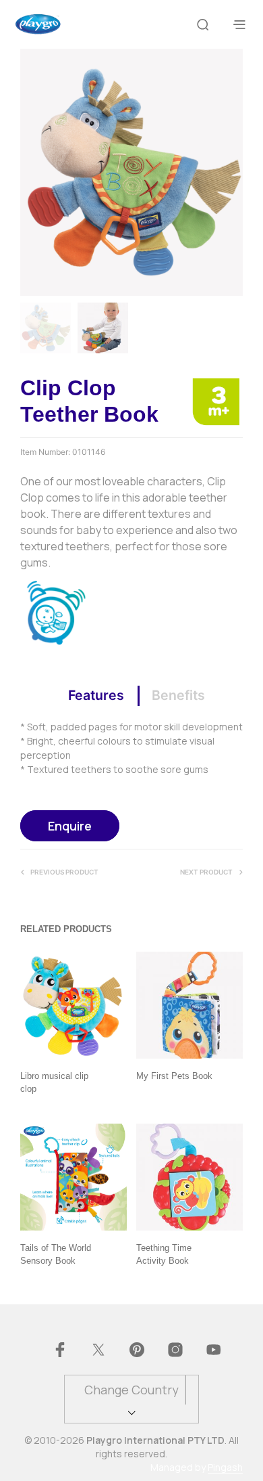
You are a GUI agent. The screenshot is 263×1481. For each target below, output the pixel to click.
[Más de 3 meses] (215, 401)
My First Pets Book (174, 1076)
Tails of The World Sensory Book (55, 1254)
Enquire (70, 826)
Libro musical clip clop (54, 1082)
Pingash (225, 1467)
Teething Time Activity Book (164, 1254)
